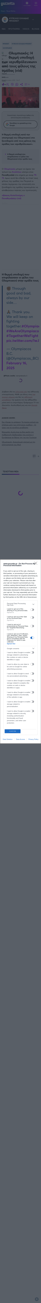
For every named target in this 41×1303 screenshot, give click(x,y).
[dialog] (20, 651)
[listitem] (20, 604)
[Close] (36, 564)
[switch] (32, 610)
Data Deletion (8, 739)
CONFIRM (12, 731)
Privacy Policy (33, 739)
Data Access (20, 739)
